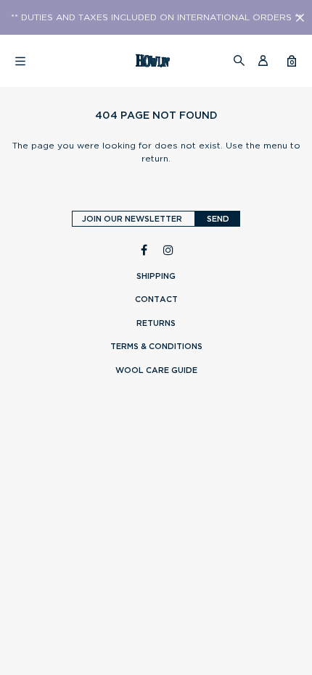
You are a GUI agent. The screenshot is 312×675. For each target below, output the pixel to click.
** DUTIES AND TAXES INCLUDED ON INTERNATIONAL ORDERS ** (156, 17)
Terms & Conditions (156, 346)
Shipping (156, 276)
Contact (156, 299)
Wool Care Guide (156, 370)
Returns (156, 323)
